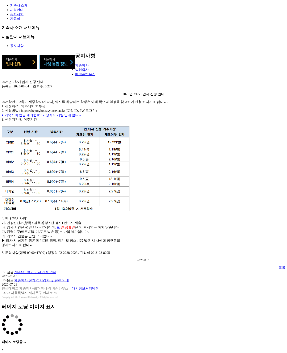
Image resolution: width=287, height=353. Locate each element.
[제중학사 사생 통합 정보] (57, 68)
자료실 (15, 18)
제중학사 (82, 65)
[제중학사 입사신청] (19, 68)
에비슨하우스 (85, 74)
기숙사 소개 (19, 5)
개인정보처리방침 (85, 288)
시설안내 (17, 10)
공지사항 (17, 14)
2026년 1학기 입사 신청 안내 (35, 272)
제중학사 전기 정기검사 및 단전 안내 (41, 280)
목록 (282, 267)
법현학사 (82, 69)
